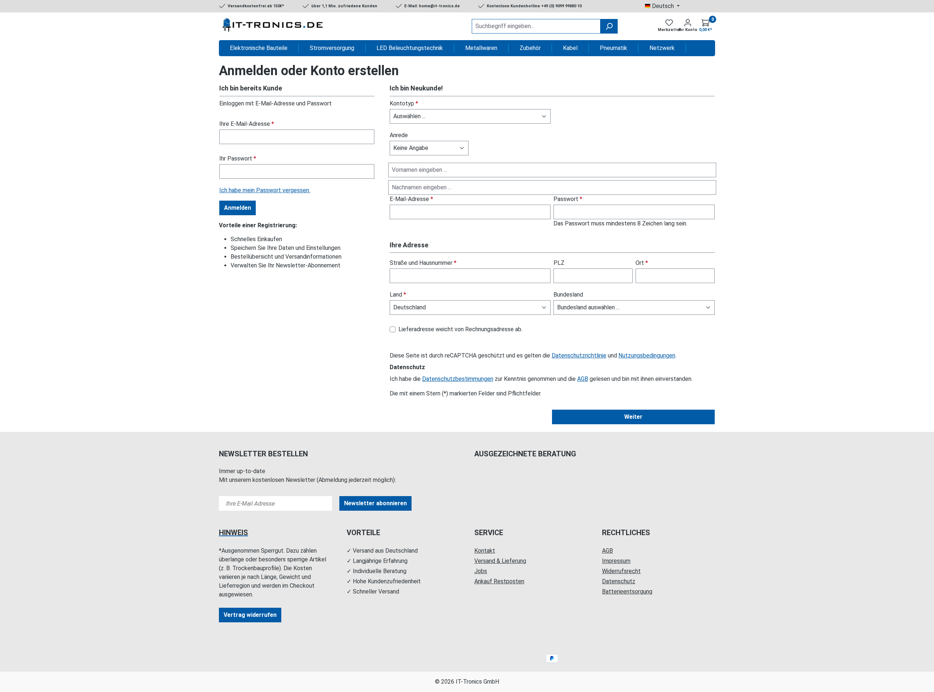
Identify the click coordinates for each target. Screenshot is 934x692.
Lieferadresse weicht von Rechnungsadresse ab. (460, 329)
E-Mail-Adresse (411, 199)
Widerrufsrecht (621, 571)
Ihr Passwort (237, 158)
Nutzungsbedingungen (646, 355)
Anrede (399, 135)
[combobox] (536, 26)
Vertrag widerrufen (250, 614)
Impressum (616, 560)
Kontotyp (404, 103)
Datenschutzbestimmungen (457, 378)
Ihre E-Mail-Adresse (246, 123)
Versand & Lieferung (500, 560)
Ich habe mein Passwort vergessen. (264, 190)
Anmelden (237, 207)
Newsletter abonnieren (375, 503)
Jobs (480, 571)
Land (398, 294)
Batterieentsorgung (627, 591)
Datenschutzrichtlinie (579, 355)
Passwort (567, 199)
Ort (642, 262)
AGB (582, 378)
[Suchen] (609, 26)
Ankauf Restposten (499, 581)
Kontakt (484, 550)
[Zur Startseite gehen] (273, 26)
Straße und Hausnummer (423, 262)
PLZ (558, 262)
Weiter (633, 416)
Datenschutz (618, 581)
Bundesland (568, 294)
